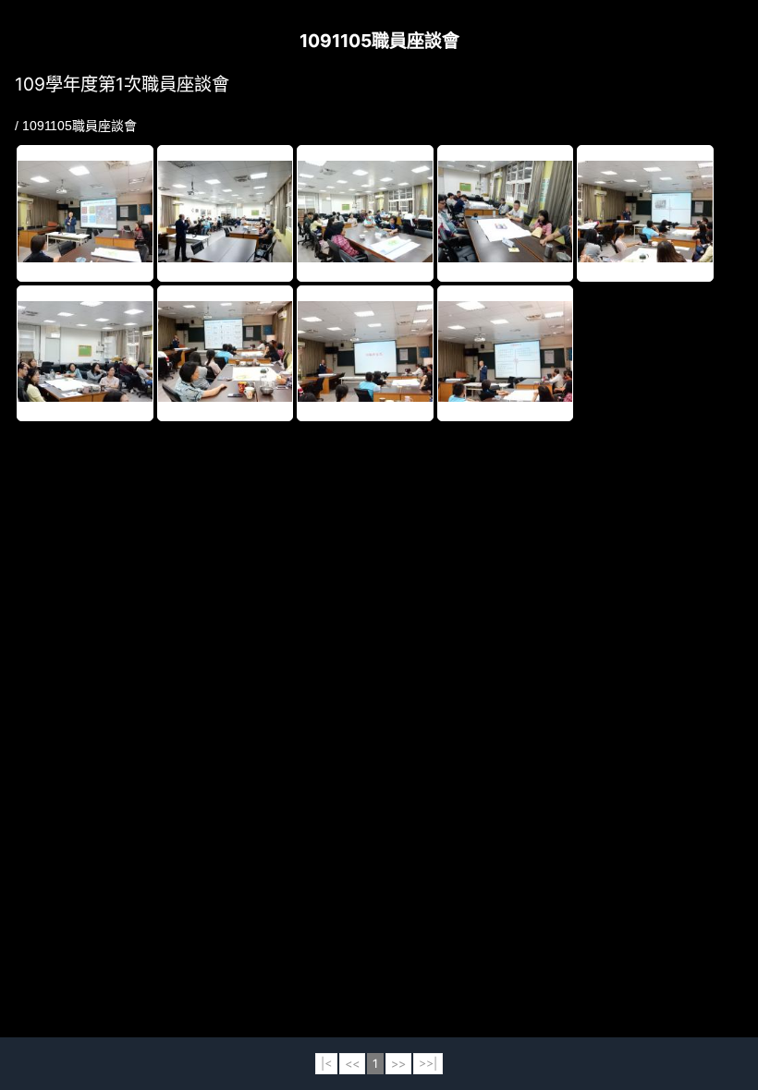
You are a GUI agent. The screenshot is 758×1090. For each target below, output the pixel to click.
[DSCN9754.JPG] (225, 353)
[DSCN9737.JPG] (85, 213)
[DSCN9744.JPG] (365, 213)
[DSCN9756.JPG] (505, 353)
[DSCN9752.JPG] (85, 353)
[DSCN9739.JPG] (225, 213)
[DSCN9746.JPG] (505, 213)
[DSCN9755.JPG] (365, 353)
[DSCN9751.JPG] (645, 213)
